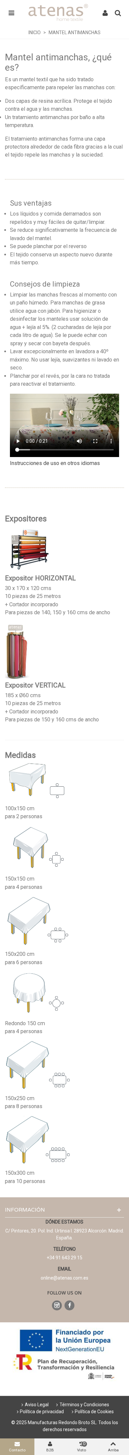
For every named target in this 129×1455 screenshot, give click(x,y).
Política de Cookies (94, 1411)
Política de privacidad (42, 1411)
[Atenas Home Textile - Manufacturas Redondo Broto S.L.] (58, 12)
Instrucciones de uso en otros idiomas (55, 463)
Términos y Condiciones (84, 1404)
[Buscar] (117, 12)
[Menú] (11, 12)
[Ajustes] (105, 12)
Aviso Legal (37, 1404)
